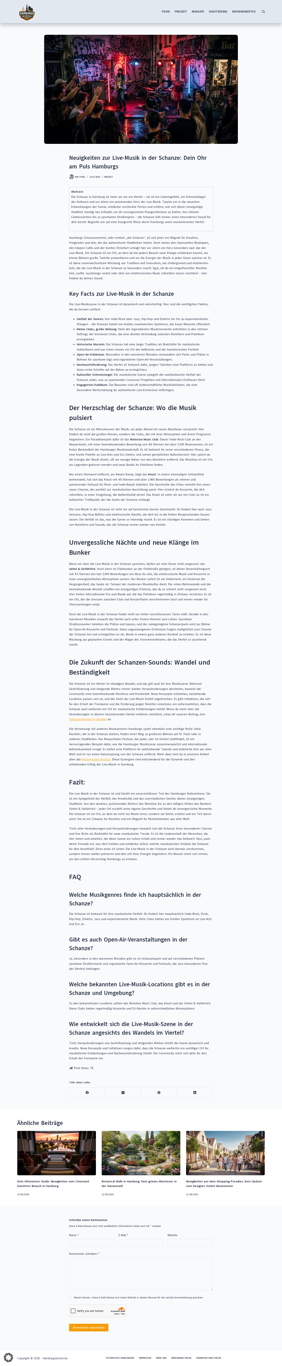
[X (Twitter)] (123, 1092)
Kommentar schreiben (84, 1254)
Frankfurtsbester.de (208, 1358)
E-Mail (123, 1235)
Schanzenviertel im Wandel (88, 719)
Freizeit (181, 11)
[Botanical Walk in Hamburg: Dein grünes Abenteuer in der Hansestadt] (141, 1153)
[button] (8, 1357)
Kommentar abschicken (89, 1328)
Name (74, 1235)
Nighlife (198, 11)
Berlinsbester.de (181, 1358)
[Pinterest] (159, 1092)
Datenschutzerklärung (120, 1358)
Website (172, 1235)
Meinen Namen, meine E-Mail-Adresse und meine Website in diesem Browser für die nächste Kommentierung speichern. (138, 1297)
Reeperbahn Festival (96, 759)
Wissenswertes (244, 11)
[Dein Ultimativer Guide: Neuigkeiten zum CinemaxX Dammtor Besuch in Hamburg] (56, 1153)
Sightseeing (218, 11)
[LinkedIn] (195, 1092)
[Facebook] (87, 1092)
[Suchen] (263, 11)
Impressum (145, 1358)
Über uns (161, 1358)
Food (166, 11)
